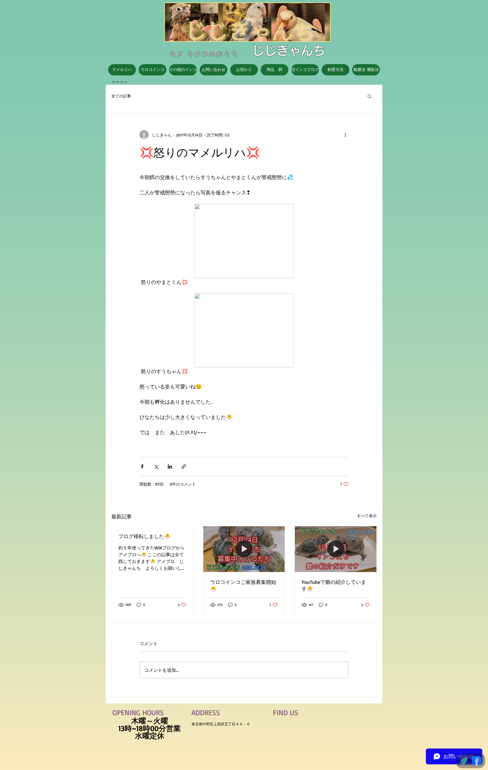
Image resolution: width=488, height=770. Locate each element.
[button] (369, 96)
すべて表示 (367, 515)
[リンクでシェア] (183, 466)
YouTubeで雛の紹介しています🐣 (334, 585)
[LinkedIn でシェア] (170, 466)
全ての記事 (121, 95)
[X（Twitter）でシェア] (156, 466)
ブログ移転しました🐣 (144, 536)
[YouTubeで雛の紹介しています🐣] (335, 549)
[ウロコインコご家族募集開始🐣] (244, 549)
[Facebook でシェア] (142, 466)
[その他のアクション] (345, 134)
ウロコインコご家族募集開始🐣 (243, 585)
